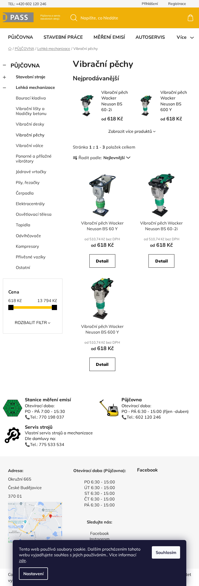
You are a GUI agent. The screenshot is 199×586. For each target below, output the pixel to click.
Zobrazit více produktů (130, 131)
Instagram (100, 539)
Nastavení (33, 573)
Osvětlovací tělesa (34, 214)
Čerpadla (25, 193)
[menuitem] (20, 37)
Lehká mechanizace (35, 87)
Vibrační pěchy (30, 134)
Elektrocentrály (30, 203)
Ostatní (23, 267)
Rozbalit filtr (31, 322)
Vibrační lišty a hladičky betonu (31, 111)
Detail (102, 261)
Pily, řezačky (28, 182)
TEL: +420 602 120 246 (27, 4)
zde (22, 560)
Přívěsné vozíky (31, 256)
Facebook (99, 533)
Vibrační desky (30, 124)
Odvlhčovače (28, 235)
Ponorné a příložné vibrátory (34, 158)
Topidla (23, 224)
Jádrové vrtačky (31, 171)
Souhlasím (166, 552)
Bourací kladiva (31, 98)
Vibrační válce (29, 145)
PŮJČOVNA (25, 65)
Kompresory (27, 246)
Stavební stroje (30, 76)
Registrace (177, 3)
